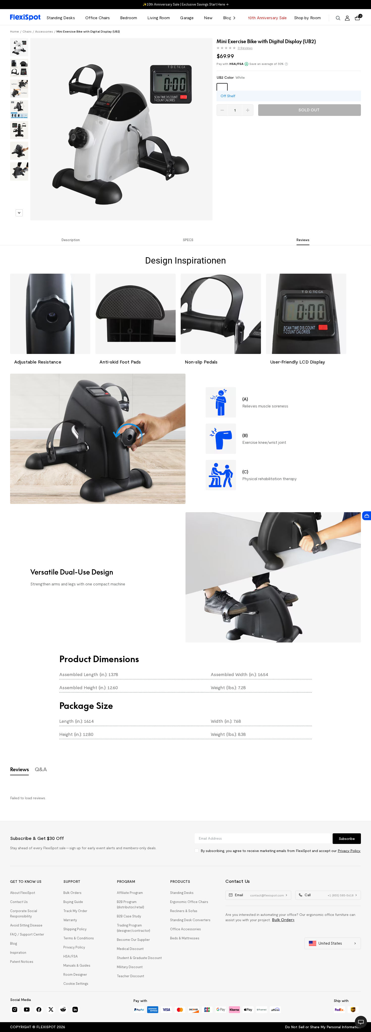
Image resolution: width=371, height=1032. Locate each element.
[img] (226, 47)
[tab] (19, 48)
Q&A (41, 769)
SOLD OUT (309, 110)
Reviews (19, 769)
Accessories (44, 31)
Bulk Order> (283, 920)
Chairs (27, 31)
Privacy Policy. (349, 851)
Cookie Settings (75, 984)
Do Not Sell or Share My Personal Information (323, 1027)
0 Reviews (245, 47)
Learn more (286, 64)
